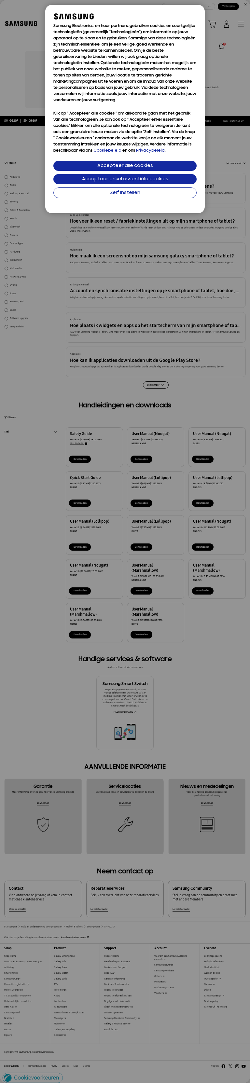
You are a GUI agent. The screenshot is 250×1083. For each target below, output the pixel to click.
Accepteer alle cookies (125, 165)
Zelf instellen (125, 192)
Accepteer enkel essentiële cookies (125, 179)
